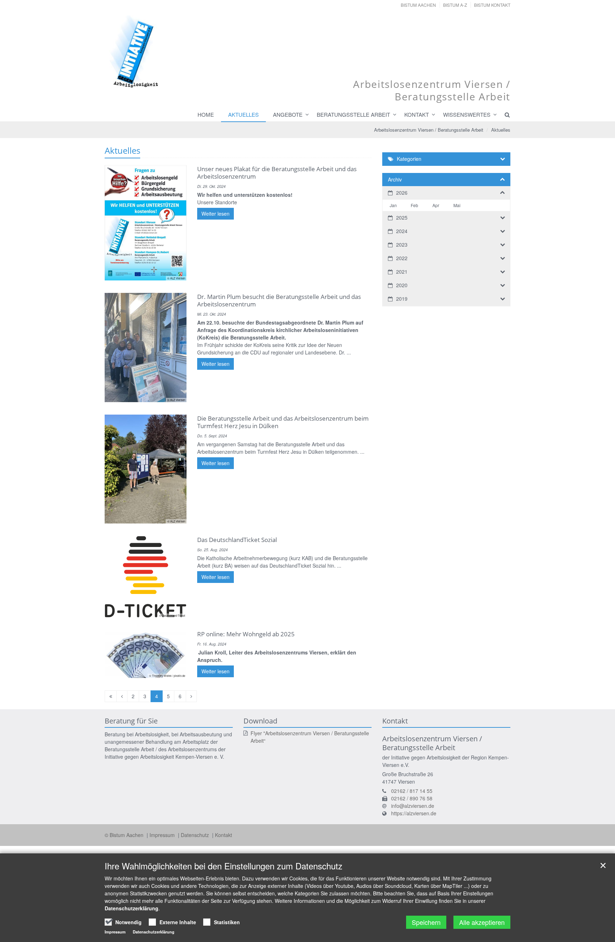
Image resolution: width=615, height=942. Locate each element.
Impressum (162, 834)
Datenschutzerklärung (131, 908)
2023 (402, 244)
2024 (402, 231)
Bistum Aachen (418, 5)
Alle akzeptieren (482, 922)
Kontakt (416, 114)
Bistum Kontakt (492, 5)
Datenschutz (195, 834)
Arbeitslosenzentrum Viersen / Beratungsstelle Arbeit (428, 129)
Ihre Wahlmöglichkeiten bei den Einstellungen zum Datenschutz (223, 866)
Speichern (426, 922)
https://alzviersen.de (413, 813)
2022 (402, 258)
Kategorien (409, 158)
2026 (402, 192)
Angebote (288, 114)
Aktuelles (243, 114)
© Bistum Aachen (125, 834)
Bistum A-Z (455, 5)
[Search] (504, 114)
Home (206, 114)
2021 (402, 271)
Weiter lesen (215, 213)
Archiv (395, 179)
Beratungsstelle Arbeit (353, 114)
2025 (402, 217)
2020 (402, 285)
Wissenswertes (466, 114)
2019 (402, 298)
